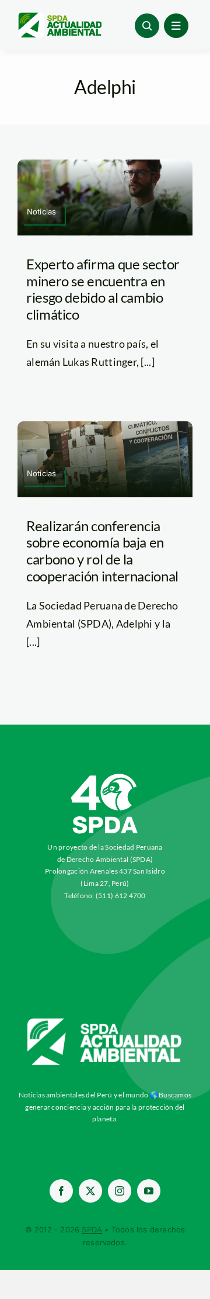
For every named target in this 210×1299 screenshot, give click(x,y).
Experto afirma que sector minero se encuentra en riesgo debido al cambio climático (103, 289)
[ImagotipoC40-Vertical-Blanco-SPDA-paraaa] (105, 776)
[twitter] (90, 1191)
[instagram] (119, 1191)
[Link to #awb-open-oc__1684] (176, 25)
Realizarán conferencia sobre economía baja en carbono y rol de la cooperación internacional (102, 550)
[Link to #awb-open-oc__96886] (147, 25)
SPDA (92, 1229)
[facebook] (61, 1191)
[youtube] (148, 1191)
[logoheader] (60, 17)
